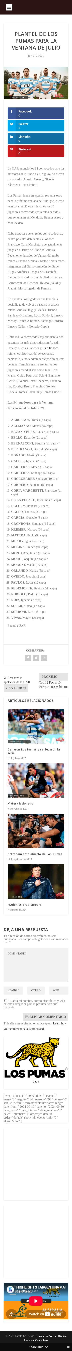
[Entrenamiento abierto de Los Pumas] (36, 831)
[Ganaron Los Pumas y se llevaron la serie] (36, 726)
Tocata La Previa (46, 1335)
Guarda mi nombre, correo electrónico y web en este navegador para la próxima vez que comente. (34, 1004)
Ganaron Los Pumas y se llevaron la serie (34, 751)
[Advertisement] (36, 1164)
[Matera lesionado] (36, 780)
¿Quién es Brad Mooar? (24, 905)
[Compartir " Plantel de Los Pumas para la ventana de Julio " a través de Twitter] (36, 658)
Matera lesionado (20, 803)
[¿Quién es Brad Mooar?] (36, 881)
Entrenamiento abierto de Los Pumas (35, 854)
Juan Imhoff (50, 348)
